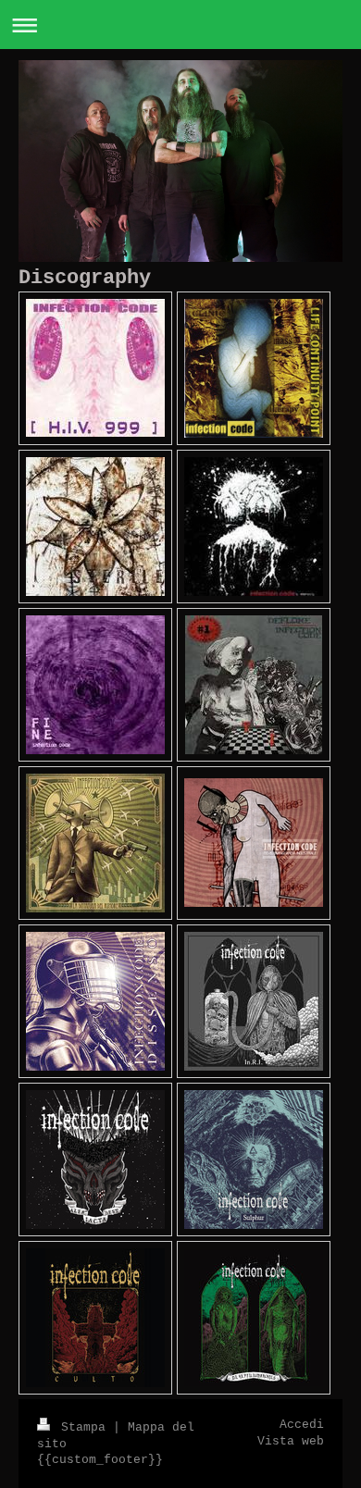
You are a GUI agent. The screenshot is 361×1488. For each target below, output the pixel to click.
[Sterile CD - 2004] (95, 526)
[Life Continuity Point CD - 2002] (253, 368)
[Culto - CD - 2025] (95, 1317)
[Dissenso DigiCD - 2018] (95, 1001)
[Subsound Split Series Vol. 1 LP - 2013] (253, 684)
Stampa (83, 1427)
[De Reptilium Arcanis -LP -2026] (253, 1317)
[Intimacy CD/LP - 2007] (253, 526)
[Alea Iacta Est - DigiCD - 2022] (95, 1159)
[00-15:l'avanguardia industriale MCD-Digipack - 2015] (253, 842)
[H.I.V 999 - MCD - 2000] (95, 368)
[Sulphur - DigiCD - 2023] (253, 1159)
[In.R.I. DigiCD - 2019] (253, 1001)
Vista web (290, 1441)
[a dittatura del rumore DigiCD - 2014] (95, 843)
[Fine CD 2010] (95, 684)
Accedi (302, 1425)
